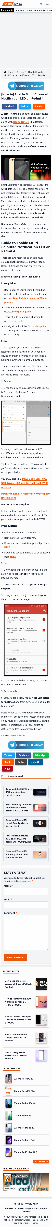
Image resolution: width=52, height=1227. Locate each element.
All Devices (39, 1161)
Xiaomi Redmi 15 (22, 1115)
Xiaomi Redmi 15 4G (24, 1127)
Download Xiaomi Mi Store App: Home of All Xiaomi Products (17, 854)
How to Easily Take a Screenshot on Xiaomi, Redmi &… (16, 1055)
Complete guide (22, 311)
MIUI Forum (18, 735)
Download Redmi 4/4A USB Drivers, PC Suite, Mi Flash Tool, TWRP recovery (24, 483)
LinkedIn (35, 762)
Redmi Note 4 (21, 121)
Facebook (24, 755)
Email (8, 899)
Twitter (8, 755)
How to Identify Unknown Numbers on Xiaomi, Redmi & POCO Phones (19, 807)
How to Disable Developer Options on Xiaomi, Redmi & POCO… (18, 1019)
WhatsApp (40, 755)
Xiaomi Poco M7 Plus (24, 1091)
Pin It (7, 768)
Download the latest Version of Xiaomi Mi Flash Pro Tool (18, 983)
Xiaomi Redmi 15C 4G (25, 1103)
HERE (7, 547)
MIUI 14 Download (37, 10)
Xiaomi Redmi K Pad (24, 1140)
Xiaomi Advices (29, 1216)
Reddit (7, 762)
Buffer (21, 762)
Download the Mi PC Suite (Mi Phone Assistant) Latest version (19, 792)
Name (8, 885)
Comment (10, 912)
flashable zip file (37, 326)
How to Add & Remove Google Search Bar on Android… (16, 1037)
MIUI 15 (21, 10)
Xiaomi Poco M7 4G (23, 1078)
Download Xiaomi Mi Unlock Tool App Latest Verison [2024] (17, 823)
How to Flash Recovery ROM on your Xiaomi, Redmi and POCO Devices (18, 838)
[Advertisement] (26, 40)
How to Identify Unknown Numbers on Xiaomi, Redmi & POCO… (18, 1001)
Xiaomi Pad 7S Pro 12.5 (25, 1152)
